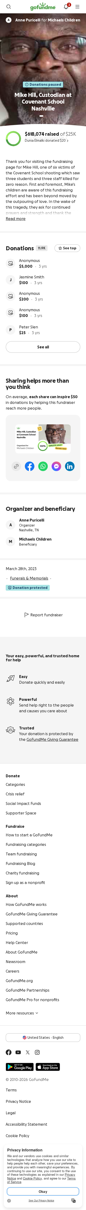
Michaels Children (35, 539)
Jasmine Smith (31, 277)
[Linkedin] (70, 466)
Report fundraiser (46, 615)
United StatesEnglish (45, 1037)
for (47, 20)
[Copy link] (16, 466)
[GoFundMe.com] (42, 6)
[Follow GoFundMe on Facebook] (8, 1052)
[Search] (8, 6)
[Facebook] (29, 466)
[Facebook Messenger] (56, 466)
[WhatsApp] (43, 466)
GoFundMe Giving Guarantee (52, 739)
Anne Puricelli (31, 520)
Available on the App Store (48, 1067)
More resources (20, 1013)
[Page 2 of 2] (46, 116)
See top (69, 248)
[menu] (77, 6)
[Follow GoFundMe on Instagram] (37, 1052)
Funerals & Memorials (29, 578)
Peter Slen (28, 327)
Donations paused (45, 84)
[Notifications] (66, 6)
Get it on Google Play (20, 1067)
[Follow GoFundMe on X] (27, 1052)
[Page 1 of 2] (41, 116)
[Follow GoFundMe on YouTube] (18, 1052)
